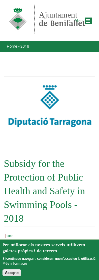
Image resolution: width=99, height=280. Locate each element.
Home (12, 46)
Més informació (14, 263)
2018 (24, 46)
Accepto (12, 273)
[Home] (18, 31)
